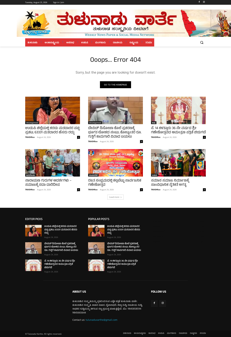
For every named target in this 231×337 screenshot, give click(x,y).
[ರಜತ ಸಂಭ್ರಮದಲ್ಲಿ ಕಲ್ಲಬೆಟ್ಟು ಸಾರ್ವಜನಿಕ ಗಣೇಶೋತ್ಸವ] (115, 163)
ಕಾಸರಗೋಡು (30, 175)
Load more (114, 197)
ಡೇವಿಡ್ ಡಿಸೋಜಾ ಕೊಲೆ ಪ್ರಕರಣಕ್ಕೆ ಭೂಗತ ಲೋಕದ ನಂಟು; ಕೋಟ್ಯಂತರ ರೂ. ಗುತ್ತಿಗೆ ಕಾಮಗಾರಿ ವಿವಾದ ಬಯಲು (115, 133)
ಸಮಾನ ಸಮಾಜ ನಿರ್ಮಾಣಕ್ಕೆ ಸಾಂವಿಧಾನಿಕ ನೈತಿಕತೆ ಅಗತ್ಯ (170, 183)
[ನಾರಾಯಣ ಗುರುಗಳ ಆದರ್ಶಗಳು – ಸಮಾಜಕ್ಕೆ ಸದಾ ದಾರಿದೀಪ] (52, 163)
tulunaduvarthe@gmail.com (101, 319)
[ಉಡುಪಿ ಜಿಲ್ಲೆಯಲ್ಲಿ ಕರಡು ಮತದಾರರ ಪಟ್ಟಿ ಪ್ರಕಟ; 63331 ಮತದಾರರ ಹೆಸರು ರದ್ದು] (52, 110)
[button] (202, 42)
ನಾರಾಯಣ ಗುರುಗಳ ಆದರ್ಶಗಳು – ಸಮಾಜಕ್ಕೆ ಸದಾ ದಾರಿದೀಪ (48, 183)
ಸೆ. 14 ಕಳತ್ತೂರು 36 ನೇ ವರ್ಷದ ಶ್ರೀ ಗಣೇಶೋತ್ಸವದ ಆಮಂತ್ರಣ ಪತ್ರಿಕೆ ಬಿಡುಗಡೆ (178, 131)
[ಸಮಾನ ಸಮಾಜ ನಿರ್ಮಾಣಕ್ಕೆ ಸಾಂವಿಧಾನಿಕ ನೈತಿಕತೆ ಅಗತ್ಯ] (178, 163)
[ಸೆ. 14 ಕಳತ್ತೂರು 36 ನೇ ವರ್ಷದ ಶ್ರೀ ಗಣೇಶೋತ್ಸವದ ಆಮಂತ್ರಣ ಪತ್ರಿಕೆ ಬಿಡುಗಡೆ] (178, 110)
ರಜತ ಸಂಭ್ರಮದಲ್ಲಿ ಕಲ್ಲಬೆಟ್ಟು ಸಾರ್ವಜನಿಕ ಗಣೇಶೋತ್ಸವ (114, 183)
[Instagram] (204, 2)
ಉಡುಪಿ (154, 175)
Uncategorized (32, 122)
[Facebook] (199, 2)
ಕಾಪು (153, 122)
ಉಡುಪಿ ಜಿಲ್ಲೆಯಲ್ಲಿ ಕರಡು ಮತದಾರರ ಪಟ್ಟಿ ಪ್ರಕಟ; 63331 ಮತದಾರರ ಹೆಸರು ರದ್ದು (52, 131)
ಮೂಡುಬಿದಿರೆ (93, 175)
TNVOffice (30, 137)
